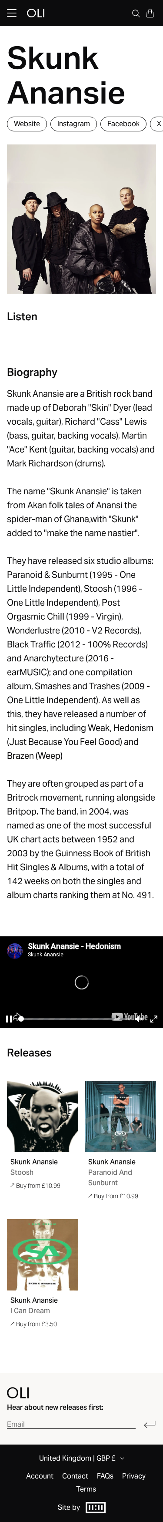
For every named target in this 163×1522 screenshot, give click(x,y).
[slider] (74, 1019)
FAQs (105, 1476)
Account (39, 1476)
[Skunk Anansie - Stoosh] (42, 1116)
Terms (86, 1489)
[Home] (18, 1392)
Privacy (134, 1476)
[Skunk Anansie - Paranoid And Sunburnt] (120, 1116)
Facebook (123, 123)
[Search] (136, 13)
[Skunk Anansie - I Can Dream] (42, 1255)
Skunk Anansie (34, 1162)
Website (27, 123)
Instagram (73, 123)
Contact (75, 1476)
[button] (150, 13)
